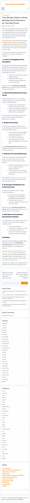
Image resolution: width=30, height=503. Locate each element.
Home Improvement (6, 429)
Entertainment (5, 15)
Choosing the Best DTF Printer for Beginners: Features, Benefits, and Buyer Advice (13, 297)
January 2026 (5, 339)
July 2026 (4, 325)
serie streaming (6, 468)
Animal (3, 391)
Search (24, 283)
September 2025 (5, 348)
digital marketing (5, 406)
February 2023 (5, 379)
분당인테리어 (5, 482)
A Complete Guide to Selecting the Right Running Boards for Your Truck (14, 301)
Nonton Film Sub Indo (7, 479)
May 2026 (4, 330)
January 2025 (5, 366)
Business (4, 397)
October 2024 (5, 372)
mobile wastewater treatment (9, 477)
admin (4, 26)
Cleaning (4, 400)
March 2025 (4, 361)
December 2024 (5, 368)
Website (4, 458)
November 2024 (5, 370)
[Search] (27, 9)
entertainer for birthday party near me (12, 42)
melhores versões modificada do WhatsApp (13, 475)
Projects (4, 442)
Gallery (3, 422)
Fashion (3, 413)
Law (3, 431)
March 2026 (4, 334)
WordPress (20, 499)
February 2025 (5, 363)
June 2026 (4, 327)
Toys (3, 451)
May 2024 (4, 377)
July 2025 (4, 352)
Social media (4, 444)
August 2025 (4, 350)
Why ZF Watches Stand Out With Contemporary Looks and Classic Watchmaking (14, 305)
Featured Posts (5, 415)
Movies (3, 435)
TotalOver (4, 486)
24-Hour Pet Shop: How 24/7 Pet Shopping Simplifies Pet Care (15, 295)
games (3, 424)
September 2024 (5, 375)
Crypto (3, 402)
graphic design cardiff (7, 480)
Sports (3, 447)
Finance (3, 418)
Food (3, 420)
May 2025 (4, 357)
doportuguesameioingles (15, 4)
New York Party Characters (20, 177)
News (3, 438)
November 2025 (5, 343)
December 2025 (5, 341)
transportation (5, 453)
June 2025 (4, 354)
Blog (3, 395)
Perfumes (4, 440)
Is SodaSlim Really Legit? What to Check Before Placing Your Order (14, 291)
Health (3, 427)
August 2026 (4, 323)
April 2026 (4, 332)
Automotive (4, 393)
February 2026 (5, 337)
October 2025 (5, 345)
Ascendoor (8, 499)
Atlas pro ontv (5, 473)
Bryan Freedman (6, 484)
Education (4, 409)
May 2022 (4, 381)
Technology (4, 449)
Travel (3, 456)
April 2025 (4, 359)
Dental (3, 404)
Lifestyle (4, 433)
